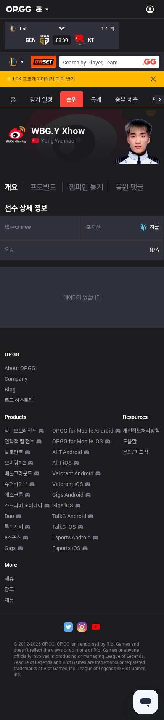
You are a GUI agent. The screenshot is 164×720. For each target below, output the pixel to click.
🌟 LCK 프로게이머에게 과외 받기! (41, 79)
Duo (9, 516)
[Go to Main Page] (18, 9)
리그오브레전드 (21, 430)
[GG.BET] (43, 62)
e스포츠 (13, 537)
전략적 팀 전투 (19, 441)
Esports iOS (66, 548)
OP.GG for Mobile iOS (77, 441)
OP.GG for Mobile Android (82, 430)
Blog (10, 389)
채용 (9, 599)
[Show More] (42, 9)
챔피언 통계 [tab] (86, 187)
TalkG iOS (64, 526)
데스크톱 (14, 494)
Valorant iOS (67, 483)
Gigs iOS (62, 505)
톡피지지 (14, 526)
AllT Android (67, 451)
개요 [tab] (11, 187)
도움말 (130, 441)
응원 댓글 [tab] (129, 187)
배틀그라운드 (18, 473)
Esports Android (71, 537)
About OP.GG (20, 368)
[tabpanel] (82, 264)
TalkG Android (69, 516)
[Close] (153, 78)
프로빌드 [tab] (43, 187)
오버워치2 (15, 462)
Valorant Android (72, 473)
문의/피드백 (135, 451)
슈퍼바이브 (16, 483)
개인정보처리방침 (141, 430)
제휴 (9, 578)
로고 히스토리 (19, 400)
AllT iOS (62, 462)
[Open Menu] (150, 9)
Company (16, 378)
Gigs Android (68, 494)
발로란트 (14, 451)
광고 (9, 589)
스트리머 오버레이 (23, 505)
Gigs (10, 548)
